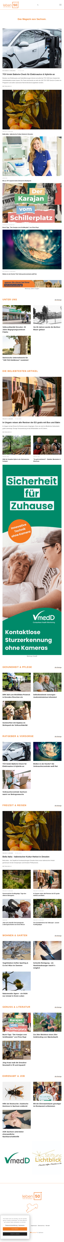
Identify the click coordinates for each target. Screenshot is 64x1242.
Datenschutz (41, 1225)
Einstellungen (15, 1234)
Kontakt (48, 1225)
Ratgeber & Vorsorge (9, 70)
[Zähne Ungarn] (32, 283)
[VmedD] (32, 560)
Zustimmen (15, 1228)
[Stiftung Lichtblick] (47, 1158)
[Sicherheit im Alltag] (17, 1158)
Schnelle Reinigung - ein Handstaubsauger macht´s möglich (44, 965)
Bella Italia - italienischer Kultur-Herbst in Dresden (17, 134)
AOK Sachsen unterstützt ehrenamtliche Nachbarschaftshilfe (12, 1134)
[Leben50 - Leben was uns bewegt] (10, 4)
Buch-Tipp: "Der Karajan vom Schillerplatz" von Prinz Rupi (20, 227)
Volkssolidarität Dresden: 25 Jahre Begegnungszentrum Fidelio (14, 329)
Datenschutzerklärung (11, 1225)
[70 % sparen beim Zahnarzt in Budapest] (32, 156)
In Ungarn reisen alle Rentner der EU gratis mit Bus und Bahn (31, 422)
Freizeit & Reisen (7, 131)
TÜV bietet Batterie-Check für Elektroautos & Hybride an (28, 74)
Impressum (34, 1225)
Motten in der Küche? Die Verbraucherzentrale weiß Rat (19, 274)
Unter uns (5, 456)
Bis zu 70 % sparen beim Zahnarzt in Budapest (16, 180)
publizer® (34, 1232)
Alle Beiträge (58, 300)
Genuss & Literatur (8, 224)
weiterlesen (6, 86)
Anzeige (4, 178)
